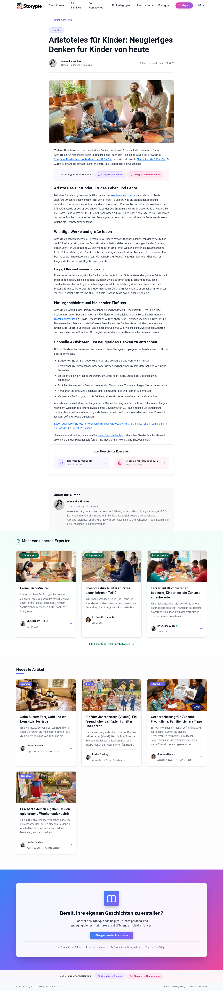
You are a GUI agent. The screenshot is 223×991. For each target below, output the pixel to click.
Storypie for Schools (111, 174)
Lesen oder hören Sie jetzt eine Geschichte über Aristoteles (88, 423)
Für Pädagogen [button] (121, 5)
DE (200, 5)
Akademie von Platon (123, 195)
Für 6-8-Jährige (151, 423)
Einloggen (164, 5)
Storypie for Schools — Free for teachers (83, 947)
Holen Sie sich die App (110, 435)
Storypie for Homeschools (147, 174)
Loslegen (184, 5)
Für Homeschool (96, 5)
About (166, 986)
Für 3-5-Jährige (132, 423)
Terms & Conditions (197, 986)
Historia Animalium (64, 319)
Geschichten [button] (56, 5)
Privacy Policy (178, 986)
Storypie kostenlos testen (111, 935)
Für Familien (76, 5)
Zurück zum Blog (62, 20)
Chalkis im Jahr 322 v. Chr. (151, 159)
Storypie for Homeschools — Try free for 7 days (140, 947)
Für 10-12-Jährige (82, 428)
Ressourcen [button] (144, 5)
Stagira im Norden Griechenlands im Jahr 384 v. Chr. (83, 159)
